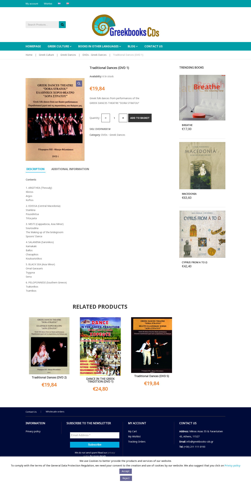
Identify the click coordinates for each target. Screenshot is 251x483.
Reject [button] (126, 478)
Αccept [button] (125, 471)
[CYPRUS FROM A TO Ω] (202, 234)
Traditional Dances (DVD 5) (151, 376)
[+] (123, 118)
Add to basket (140, 117)
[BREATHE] (202, 97)
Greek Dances (68, 54)
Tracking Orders (136, 441)
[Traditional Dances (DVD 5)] (151, 345)
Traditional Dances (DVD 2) (48, 377)
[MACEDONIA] (202, 165)
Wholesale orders (55, 411)
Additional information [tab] (70, 169)
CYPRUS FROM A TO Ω (194, 262)
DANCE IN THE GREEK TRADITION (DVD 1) (100, 380)
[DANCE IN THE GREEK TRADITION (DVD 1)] (99, 346)
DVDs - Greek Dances (94, 54)
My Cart (132, 431)
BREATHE (187, 125)
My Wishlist (134, 436)
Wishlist (48, 3)
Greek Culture (46, 54)
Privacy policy (33, 431)
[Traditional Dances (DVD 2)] (48, 345)
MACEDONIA (189, 193)
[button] (79, 83)
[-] (105, 118)
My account (32, 3)
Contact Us (31, 411)
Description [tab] (35, 169)
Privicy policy (232, 465)
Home (29, 54)
